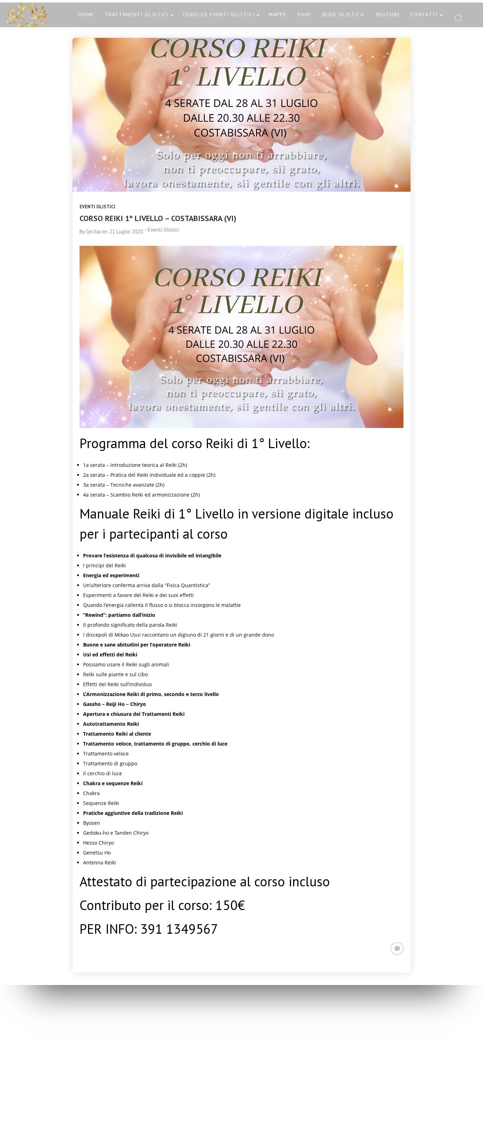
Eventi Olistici (97, 207)
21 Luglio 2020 (126, 231)
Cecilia (93, 231)
